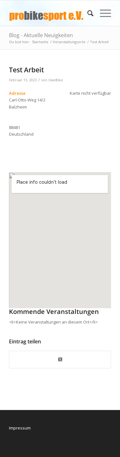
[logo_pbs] (50, 13)
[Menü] (102, 13)
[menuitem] (87, 13)
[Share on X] (60, 359)
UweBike (55, 80)
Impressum (20, 428)
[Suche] (87, 13)
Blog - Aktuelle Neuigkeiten (41, 35)
